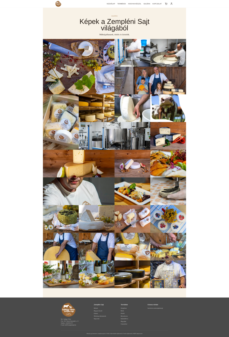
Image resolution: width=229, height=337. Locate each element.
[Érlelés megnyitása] (96, 108)
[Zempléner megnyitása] (78, 163)
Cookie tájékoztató (127, 333)
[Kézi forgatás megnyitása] (132, 108)
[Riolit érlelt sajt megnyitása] (168, 136)
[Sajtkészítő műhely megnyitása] (132, 53)
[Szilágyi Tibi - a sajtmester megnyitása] (78, 191)
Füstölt (123, 313)
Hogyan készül (134, 4)
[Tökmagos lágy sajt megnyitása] (61, 219)
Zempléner (124, 308)
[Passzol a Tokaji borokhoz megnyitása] (96, 274)
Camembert (124, 324)
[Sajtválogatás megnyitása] (132, 246)
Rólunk (96, 308)
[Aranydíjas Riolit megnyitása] (168, 274)
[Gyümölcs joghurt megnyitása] (168, 219)
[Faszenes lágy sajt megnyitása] (168, 191)
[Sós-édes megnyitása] (132, 191)
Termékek (121, 4)
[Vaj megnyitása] (132, 219)
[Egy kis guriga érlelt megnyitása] (61, 246)
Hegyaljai (123, 321)
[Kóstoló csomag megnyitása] (61, 122)
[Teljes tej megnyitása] (168, 108)
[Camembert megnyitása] (132, 163)
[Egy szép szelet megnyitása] (96, 246)
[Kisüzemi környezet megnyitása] (114, 136)
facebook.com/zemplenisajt (155, 308)
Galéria (147, 4)
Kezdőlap (111, 4)
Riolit (122, 311)
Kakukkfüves (124, 318)
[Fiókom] (171, 4)
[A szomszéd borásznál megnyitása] (61, 274)
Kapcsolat (157, 4)
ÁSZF (134, 333)
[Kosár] (166, 4)
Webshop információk (100, 316)
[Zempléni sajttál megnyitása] (78, 66)
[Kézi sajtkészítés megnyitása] (168, 53)
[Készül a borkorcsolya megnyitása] (168, 246)
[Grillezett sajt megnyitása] (168, 163)
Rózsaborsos (124, 316)
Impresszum (139, 333)
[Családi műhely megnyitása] (150, 80)
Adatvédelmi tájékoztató (116, 333)
